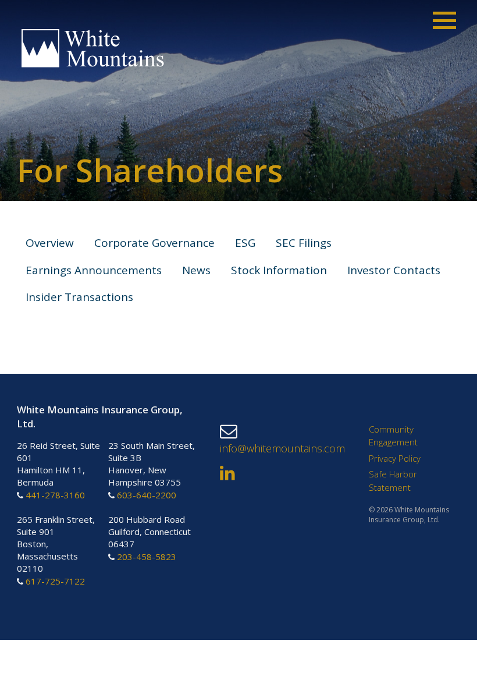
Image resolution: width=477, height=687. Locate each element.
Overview (50, 242)
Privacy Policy (395, 458)
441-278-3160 (55, 495)
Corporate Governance (154, 242)
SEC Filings (304, 242)
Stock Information (279, 270)
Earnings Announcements (94, 270)
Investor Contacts (393, 270)
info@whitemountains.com (282, 448)
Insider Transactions (79, 296)
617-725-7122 (55, 581)
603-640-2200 (146, 495)
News (196, 270)
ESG (245, 242)
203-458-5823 (146, 556)
